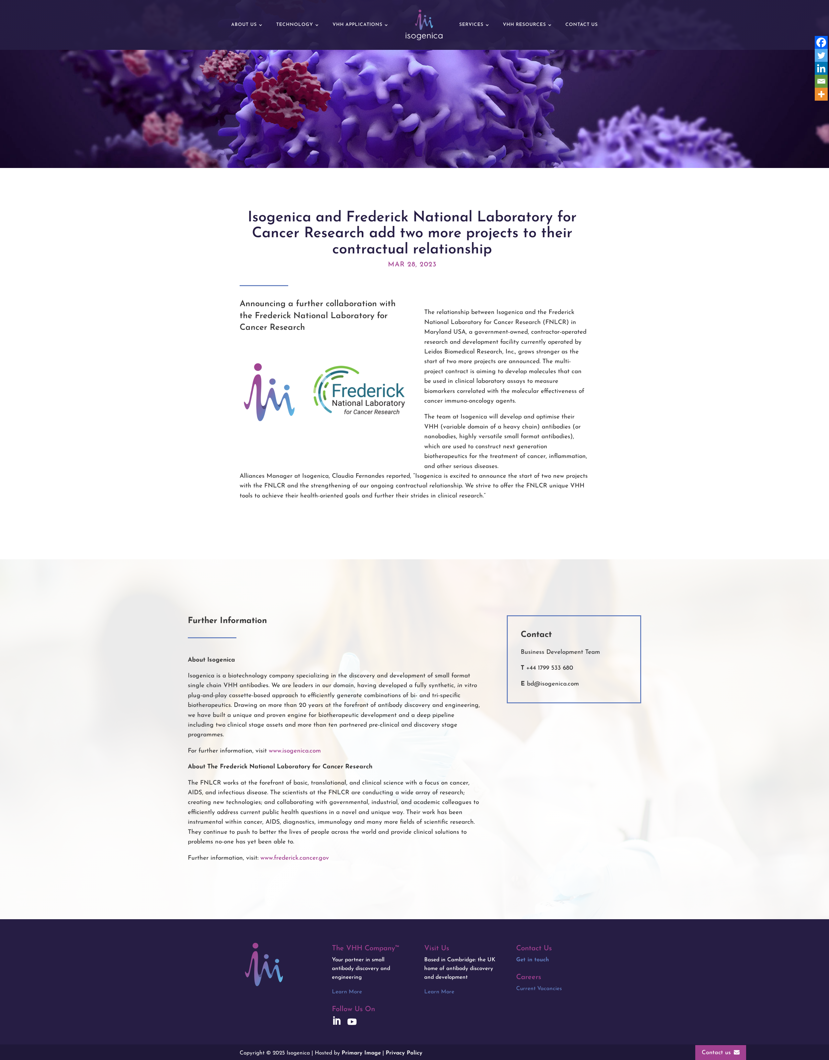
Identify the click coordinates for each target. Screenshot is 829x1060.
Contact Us (581, 24)
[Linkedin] (821, 68)
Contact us (716, 1053)
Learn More (347, 992)
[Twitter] (821, 55)
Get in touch (532, 960)
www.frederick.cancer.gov (294, 858)
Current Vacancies (539, 988)
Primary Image (361, 1053)
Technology (294, 24)
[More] (821, 94)
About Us (244, 24)
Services (471, 24)
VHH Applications (357, 24)
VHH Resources (524, 24)
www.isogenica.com (295, 751)
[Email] (821, 81)
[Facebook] (821, 42)
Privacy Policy (404, 1053)
